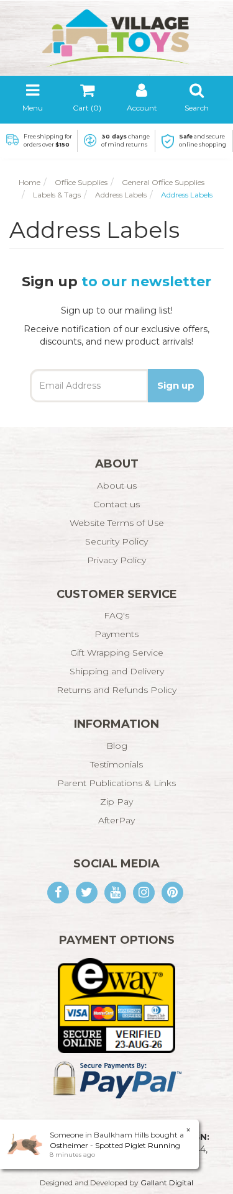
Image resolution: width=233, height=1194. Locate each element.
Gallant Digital (166, 1182)
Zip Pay (116, 801)
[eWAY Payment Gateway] (116, 1004)
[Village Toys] (117, 33)
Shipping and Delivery (117, 671)
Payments (116, 634)
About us (117, 485)
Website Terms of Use (117, 522)
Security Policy (116, 541)
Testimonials (116, 764)
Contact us (116, 504)
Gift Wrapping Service (116, 652)
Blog (116, 745)
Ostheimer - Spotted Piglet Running (115, 1145)
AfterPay (116, 820)
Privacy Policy (116, 560)
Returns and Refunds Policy (116, 689)
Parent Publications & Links (116, 783)
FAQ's (116, 615)
